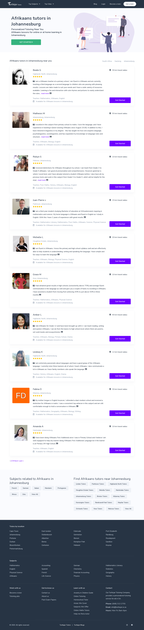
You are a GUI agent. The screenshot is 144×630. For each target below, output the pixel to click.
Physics (77, 576)
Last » (21, 461)
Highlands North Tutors (118, 484)
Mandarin (48, 488)
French (14, 488)
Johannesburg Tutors (83, 496)
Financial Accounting (81, 572)
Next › (16, 461)
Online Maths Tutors (81, 610)
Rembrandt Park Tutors (103, 502)
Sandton (109, 541)
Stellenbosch (47, 534)
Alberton (45, 538)
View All (35, 494)
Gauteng (118, 61)
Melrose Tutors (113, 509)
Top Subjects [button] (33, 4)
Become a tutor (115, 4)
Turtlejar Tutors (65, 625)
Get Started (120, 100)
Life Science (46, 576)
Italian (37, 488)
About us (45, 596)
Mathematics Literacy (114, 565)
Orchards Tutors (82, 509)
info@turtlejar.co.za (118, 607)
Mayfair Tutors (123, 502)
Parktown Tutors (98, 484)
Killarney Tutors (119, 496)
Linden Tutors (81, 484)
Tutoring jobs (15, 596)
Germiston (78, 534)
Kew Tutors (98, 509)
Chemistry (78, 569)
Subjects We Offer (81, 606)
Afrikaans (13, 576)
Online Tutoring (79, 596)
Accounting (46, 565)
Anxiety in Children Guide (83, 593)
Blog (95, 4)
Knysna (108, 545)
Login (103, 4)
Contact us (46, 593)
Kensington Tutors (82, 502)
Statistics (109, 569)
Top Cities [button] (48, 4)
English (12, 569)
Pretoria (13, 538)
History (108, 576)
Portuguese (62, 488)
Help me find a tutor (81, 614)
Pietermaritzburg (16, 548)
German (25, 488)
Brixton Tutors (102, 496)
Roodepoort (110, 538)
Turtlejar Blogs (79, 625)
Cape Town (14, 531)
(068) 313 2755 (118, 603)
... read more (44, 93)
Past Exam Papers (49, 600)
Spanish (45, 569)
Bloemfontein (15, 545)
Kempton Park (79, 541)
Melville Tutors (104, 490)
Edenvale (77, 531)
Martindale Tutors (122, 490)
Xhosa (14, 494)
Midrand (77, 545)
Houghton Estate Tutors (84, 490)
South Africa (107, 61)
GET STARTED (25, 42)
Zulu (24, 494)
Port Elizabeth (111, 531)
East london (46, 531)
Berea (44, 541)
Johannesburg (129, 61)
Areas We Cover (80, 603)
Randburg (109, 534)
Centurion (45, 545)
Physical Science (16, 572)
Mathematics (15, 565)
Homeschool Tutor (81, 600)
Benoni (76, 538)
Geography (110, 572)
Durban (12, 541)
